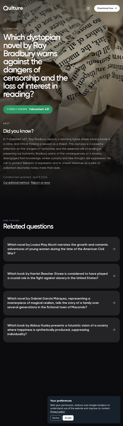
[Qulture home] (13, 8)
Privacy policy (57, 411)
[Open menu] (88, 8)
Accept (68, 418)
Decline (55, 418)
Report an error (40, 182)
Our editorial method (16, 182)
